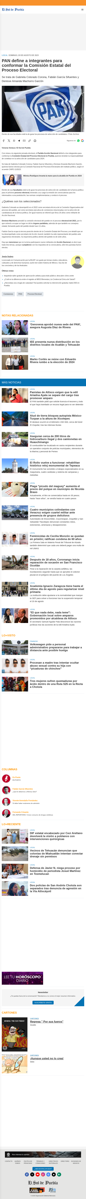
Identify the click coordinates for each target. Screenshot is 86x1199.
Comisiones (8, 294)
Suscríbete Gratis (43, 1003)
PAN (20, 294)
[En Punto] (6, 778)
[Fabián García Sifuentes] (6, 790)
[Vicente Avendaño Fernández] (6, 801)
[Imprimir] (35, 140)
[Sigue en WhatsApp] (78, 140)
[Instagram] (43, 1174)
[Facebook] (3, 140)
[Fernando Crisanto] (6, 813)
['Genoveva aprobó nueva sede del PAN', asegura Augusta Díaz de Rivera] (15, 327)
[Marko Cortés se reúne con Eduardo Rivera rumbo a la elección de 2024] (15, 362)
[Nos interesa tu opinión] (43, 1154)
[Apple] (54, 1174)
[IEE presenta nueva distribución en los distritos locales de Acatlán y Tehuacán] (15, 345)
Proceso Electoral (35, 294)
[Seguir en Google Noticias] (82, 140)
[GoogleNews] (48, 1174)
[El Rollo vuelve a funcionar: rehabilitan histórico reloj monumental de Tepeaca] (15, 468)
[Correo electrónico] (24, 140)
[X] (9, 140)
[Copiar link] (29, 140)
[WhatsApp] (14, 140)
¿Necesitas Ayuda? (43, 1169)
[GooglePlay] (59, 1174)
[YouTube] (38, 1174)
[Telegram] (19, 140)
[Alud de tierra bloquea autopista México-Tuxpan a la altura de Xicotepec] (15, 420)
